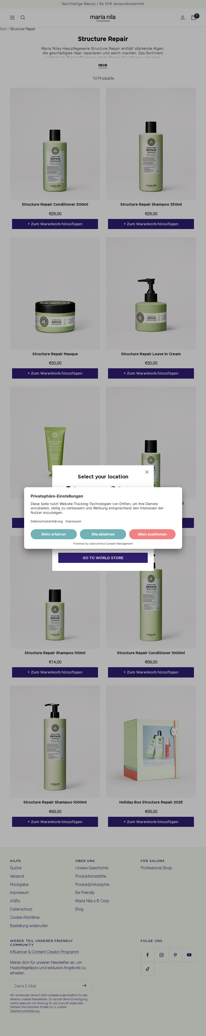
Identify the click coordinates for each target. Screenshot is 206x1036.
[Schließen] (147, 472)
